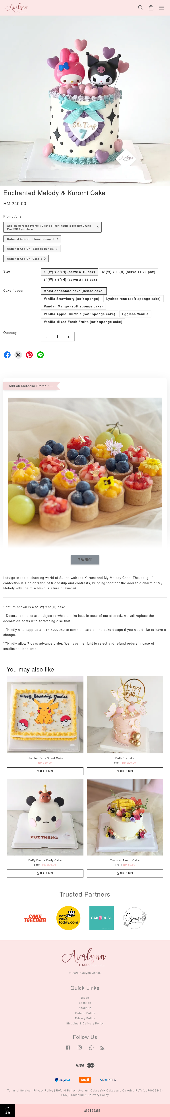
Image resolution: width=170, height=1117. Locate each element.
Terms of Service (19, 1090)
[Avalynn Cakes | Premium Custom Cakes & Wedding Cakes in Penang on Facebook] (68, 1049)
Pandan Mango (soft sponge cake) (73, 306)
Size (6, 271)
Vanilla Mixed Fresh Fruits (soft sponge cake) (83, 321)
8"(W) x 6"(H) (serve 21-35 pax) (70, 279)
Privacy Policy (85, 1018)
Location (85, 1002)
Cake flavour (13, 290)
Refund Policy (85, 1013)
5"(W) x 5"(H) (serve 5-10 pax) (69, 271)
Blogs (85, 997)
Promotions (12, 216)
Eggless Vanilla (135, 314)
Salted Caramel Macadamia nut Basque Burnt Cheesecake (40, 1111)
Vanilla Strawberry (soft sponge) (71, 298)
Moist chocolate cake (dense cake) (74, 291)
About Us (85, 1008)
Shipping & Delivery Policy (85, 1023)
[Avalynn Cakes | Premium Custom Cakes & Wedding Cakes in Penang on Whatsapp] (91, 1049)
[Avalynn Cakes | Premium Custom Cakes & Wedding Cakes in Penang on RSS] (102, 1049)
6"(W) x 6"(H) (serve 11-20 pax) (128, 271)
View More (85, 560)
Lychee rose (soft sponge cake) (133, 298)
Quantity (10, 332)
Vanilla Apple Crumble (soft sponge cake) (79, 314)
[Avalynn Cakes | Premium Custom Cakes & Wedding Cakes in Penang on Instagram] (80, 1049)
